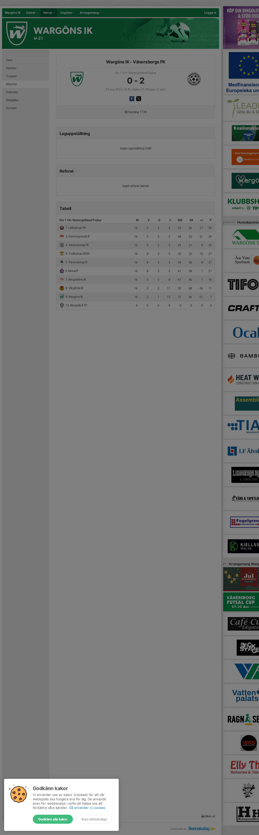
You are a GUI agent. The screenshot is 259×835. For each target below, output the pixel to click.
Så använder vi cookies (87, 808)
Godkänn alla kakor (52, 819)
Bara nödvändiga (94, 819)
